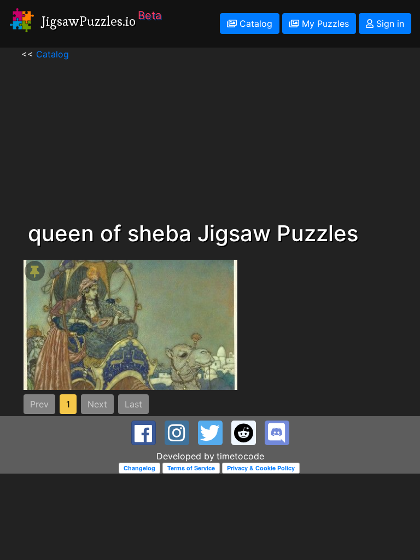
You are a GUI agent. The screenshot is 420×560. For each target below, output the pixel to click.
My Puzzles (324, 23)
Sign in (389, 23)
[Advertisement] (210, 137)
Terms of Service (191, 468)
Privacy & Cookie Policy (261, 468)
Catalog (254, 23)
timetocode (240, 456)
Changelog (139, 468)
